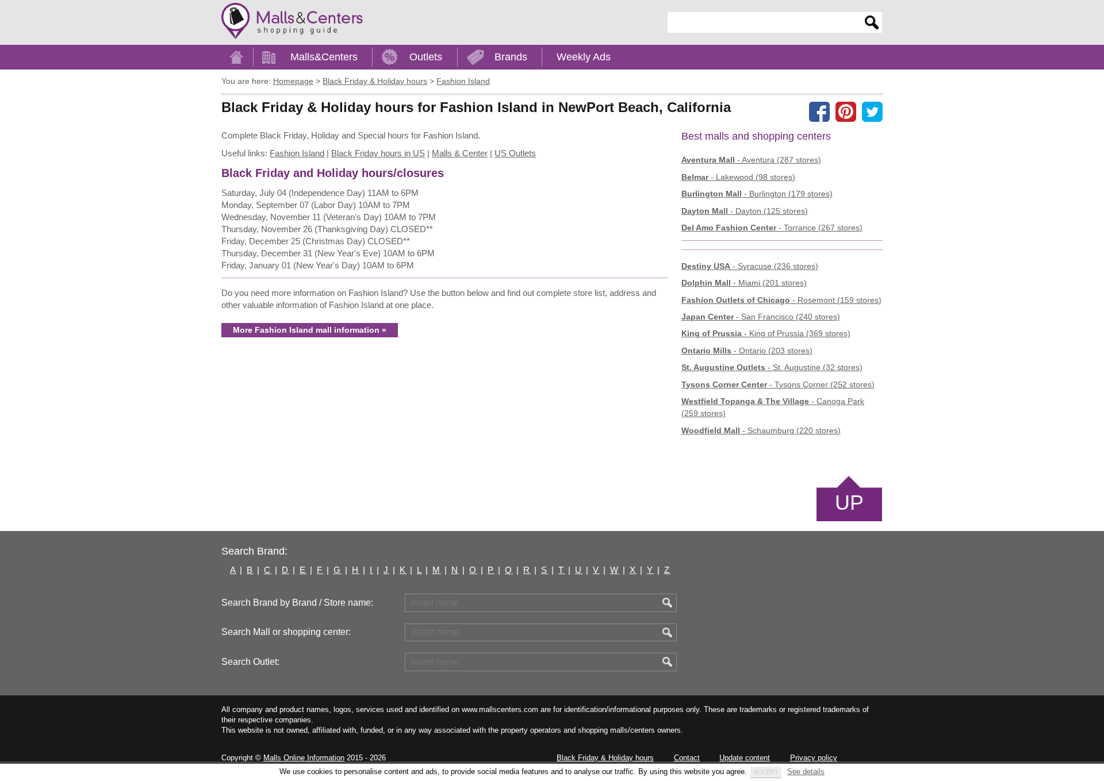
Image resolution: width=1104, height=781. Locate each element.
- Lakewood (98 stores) (738, 177)
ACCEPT (766, 771)
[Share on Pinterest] (845, 111)
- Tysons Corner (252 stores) (778, 384)
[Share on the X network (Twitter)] (872, 111)
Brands (510, 57)
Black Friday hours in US (378, 153)
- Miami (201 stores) (744, 282)
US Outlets (515, 153)
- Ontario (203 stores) (746, 350)
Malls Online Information (303, 757)
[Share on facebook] (819, 111)
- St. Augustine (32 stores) (771, 367)
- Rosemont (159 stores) (781, 300)
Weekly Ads (584, 57)
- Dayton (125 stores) (744, 211)
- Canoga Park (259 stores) (772, 407)
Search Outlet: (250, 662)
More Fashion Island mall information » (309, 329)
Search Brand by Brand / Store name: (297, 602)
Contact (687, 757)
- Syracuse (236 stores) (749, 266)
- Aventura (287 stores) (751, 159)
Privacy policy (813, 757)
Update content (744, 757)
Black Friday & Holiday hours (605, 757)
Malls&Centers (324, 57)
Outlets (425, 57)
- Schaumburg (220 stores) (761, 430)
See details (806, 771)
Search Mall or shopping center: (286, 632)
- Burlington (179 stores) (757, 193)
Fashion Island (297, 153)
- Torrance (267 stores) (771, 227)
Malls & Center (460, 153)
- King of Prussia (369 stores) (765, 333)
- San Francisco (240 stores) (760, 316)
